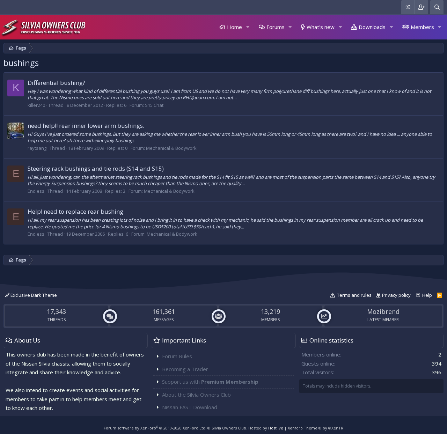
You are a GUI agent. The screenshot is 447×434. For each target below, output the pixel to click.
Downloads (372, 26)
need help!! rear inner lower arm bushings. (86, 126)
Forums (275, 26)
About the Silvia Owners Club (196, 394)
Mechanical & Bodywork (171, 148)
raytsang (37, 148)
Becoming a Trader (185, 369)
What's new (321, 26)
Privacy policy (396, 295)
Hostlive (275, 428)
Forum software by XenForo (155, 428)
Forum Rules (177, 356)
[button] (247, 27)
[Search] (437, 7)
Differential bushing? (56, 83)
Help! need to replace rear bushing (75, 211)
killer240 (36, 105)
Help (427, 295)
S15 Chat (154, 105)
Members (422, 26)
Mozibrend (383, 311)
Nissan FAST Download (189, 407)
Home (234, 26)
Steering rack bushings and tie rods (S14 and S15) (96, 168)
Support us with (210, 381)
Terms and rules (354, 295)
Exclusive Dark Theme (33, 295)
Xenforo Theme (315, 428)
